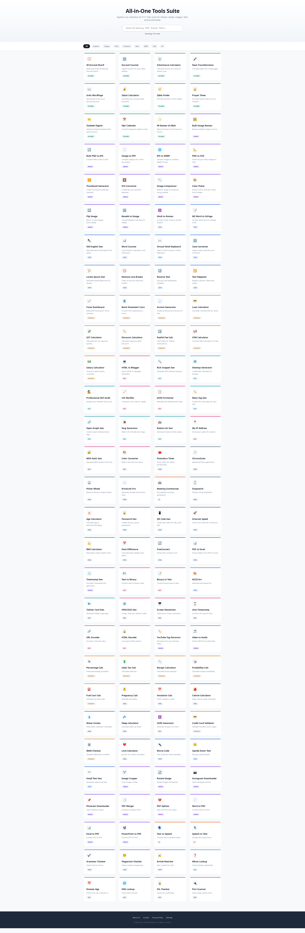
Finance (127, 46)
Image (106, 46)
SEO (146, 46)
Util (154, 46)
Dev (137, 46)
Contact (146, 917)
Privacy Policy (157, 917)
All (87, 46)
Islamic (96, 46)
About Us (136, 917)
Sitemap (169, 917)
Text (116, 46)
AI (162, 46)
